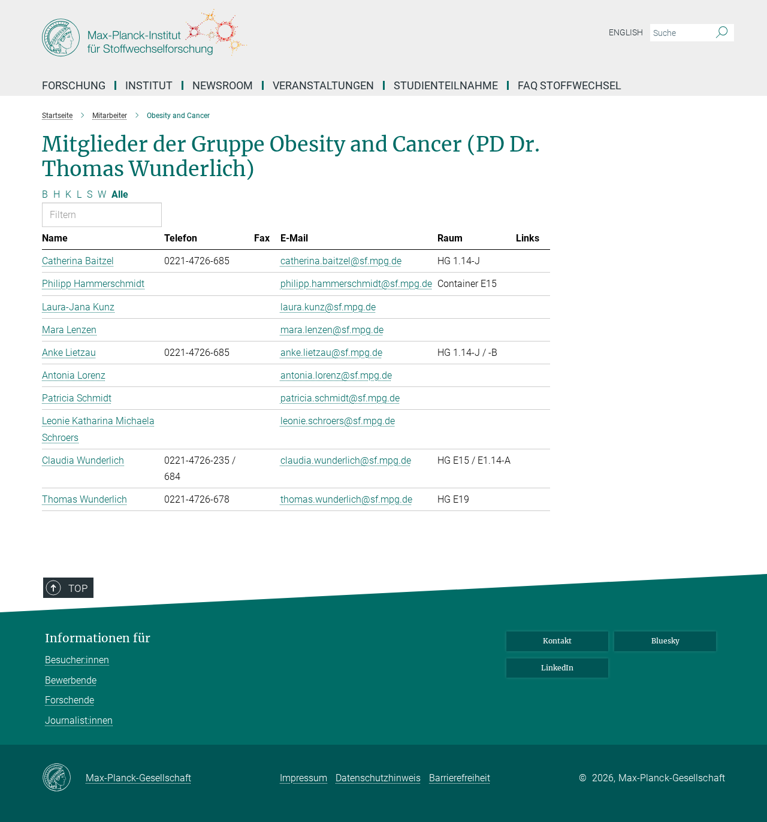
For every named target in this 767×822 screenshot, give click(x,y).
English (626, 32)
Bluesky (665, 640)
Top (77, 588)
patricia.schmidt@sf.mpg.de (340, 398)
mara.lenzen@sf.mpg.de (332, 330)
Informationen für (97, 638)
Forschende (69, 700)
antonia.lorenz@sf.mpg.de (336, 375)
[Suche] (721, 33)
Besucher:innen (77, 660)
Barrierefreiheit (459, 778)
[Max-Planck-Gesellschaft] (64, 778)
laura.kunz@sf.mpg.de (328, 307)
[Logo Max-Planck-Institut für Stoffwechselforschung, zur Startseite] (266, 36)
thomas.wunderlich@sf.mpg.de (346, 499)
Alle (119, 194)
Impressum (303, 778)
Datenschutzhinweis (378, 778)
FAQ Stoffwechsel (569, 85)
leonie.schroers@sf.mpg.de (337, 421)
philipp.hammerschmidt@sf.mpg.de (356, 283)
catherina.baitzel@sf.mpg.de (340, 261)
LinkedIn (557, 667)
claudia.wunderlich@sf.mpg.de (345, 460)
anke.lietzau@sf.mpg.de (331, 352)
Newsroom (222, 85)
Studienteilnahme (446, 85)
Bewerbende (70, 680)
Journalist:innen (79, 720)
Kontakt (557, 640)
